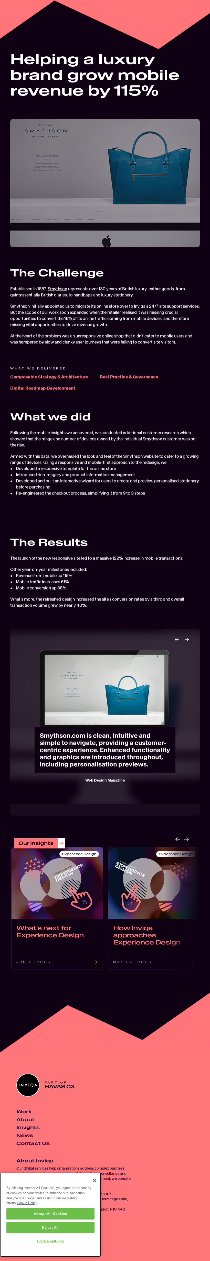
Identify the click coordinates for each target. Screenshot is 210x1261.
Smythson (57, 288)
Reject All (50, 1228)
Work (24, 1112)
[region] (50, 1215)
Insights (28, 1127)
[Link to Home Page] (14, 14)
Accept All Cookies (50, 1214)
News (24, 1135)
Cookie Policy (27, 1203)
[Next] (187, 639)
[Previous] (176, 639)
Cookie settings (50, 1241)
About (25, 1119)
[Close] (94, 1180)
